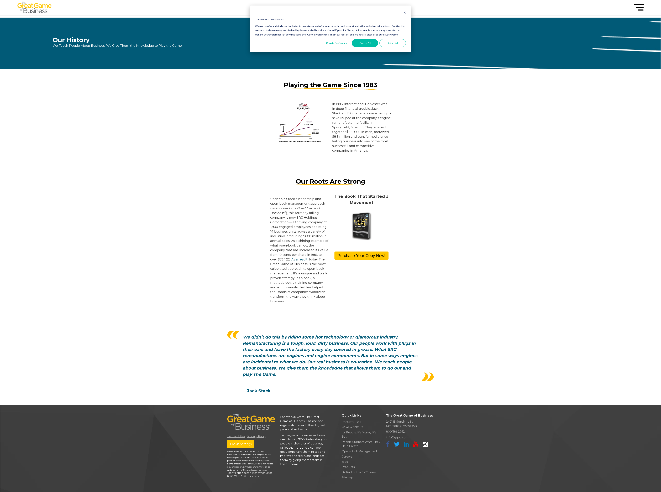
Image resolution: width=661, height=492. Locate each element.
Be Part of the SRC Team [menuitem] (359, 472)
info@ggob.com (397, 437)
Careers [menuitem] (347, 456)
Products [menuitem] (348, 467)
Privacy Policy (256, 436)
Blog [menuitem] (345, 461)
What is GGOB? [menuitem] (352, 427)
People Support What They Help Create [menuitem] (361, 444)
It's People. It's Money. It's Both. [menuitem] (359, 434)
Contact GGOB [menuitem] (352, 422)
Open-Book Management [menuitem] (359, 451)
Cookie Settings (240, 444)
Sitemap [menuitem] (347, 477)
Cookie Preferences (337, 43)
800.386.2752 (395, 431)
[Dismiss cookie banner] (404, 13)
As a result (299, 259)
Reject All (392, 43)
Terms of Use (236, 436)
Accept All (365, 43)
